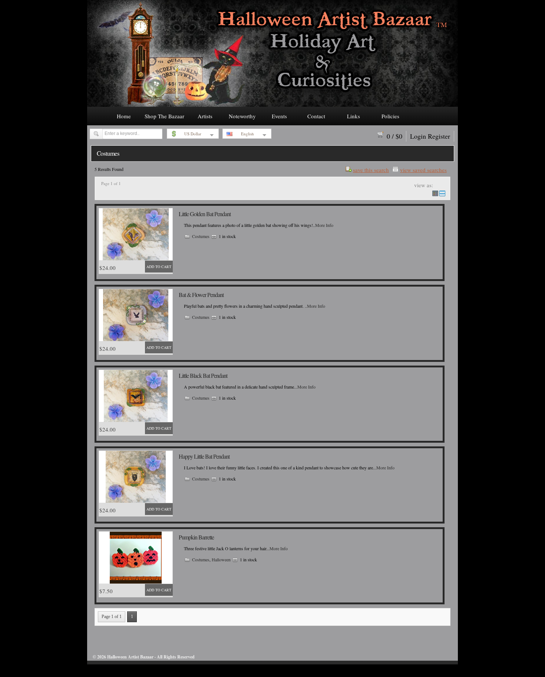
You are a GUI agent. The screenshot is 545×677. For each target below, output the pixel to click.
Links (353, 116)
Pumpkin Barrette (196, 537)
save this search (371, 169)
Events (279, 116)
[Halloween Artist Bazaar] (272, 104)
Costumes (200, 236)
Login (418, 136)
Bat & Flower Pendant (201, 294)
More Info (324, 225)
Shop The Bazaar (164, 116)
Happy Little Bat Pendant (204, 456)
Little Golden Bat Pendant (205, 214)
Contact (316, 116)
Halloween (221, 559)
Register (439, 136)
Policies (390, 116)
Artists (205, 116)
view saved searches (423, 169)
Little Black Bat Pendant (203, 375)
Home (124, 116)
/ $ (394, 136)
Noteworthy (242, 116)
